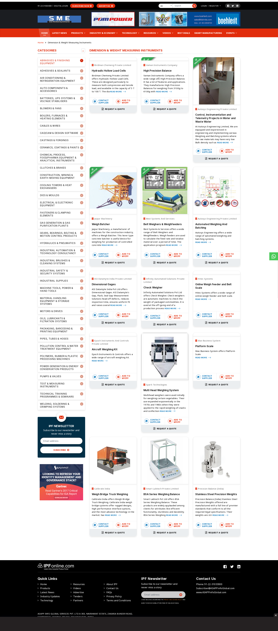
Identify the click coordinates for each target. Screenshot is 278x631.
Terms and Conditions (118, 600)
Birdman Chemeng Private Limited (112, 65)
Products (77, 32)
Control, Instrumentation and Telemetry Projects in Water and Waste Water (215, 118)
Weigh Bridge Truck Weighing (110, 494)
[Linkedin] (237, 6)
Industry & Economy (103, 32)
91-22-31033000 (45, 5)
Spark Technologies (156, 384)
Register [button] (213, 5)
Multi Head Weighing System (161, 390)
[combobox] (166, 6)
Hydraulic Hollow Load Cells (109, 70)
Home (44, 32)
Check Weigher (152, 287)
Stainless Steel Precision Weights (216, 494)
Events (230, 32)
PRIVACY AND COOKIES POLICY (173, 599)
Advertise (105, 6)
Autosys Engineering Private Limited (217, 109)
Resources (150, 32)
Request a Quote (114, 109)
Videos (167, 32)
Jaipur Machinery (103, 218)
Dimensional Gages (104, 284)
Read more (116, 91)
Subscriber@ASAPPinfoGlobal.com (215, 588)
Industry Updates (50, 596)
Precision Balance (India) (210, 488)
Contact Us (112, 588)
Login (204, 5)
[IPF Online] (59, 18)
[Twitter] (233, 6)
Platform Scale (204, 346)
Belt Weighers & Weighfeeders (162, 224)
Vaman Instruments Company (161, 65)
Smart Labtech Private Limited (162, 488)
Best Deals (184, 32)
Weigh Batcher (101, 224)
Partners (78, 600)
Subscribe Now (80, 6)
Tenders (78, 596)
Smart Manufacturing (208, 32)
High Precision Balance (157, 70)
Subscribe (59, 450)
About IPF (111, 584)
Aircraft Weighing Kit (104, 349)
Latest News (59, 32)
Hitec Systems (205, 278)
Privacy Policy (114, 596)
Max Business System (208, 340)
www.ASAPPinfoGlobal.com (211, 592)
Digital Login (61, 5)
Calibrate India (102, 488)
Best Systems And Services (159, 218)
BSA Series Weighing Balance (161, 494)
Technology (130, 32)
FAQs (109, 592)
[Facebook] (228, 6)
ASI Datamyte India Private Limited (113, 278)
